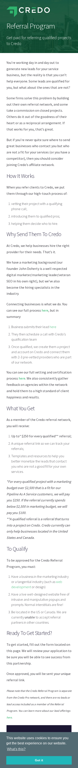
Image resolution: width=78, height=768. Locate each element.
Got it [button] (39, 760)
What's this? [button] (16, 749)
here (45, 310)
